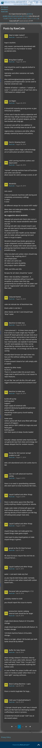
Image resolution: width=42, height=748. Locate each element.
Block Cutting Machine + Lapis (20, 684)
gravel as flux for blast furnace (20, 548)
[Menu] (39, 3)
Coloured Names (15, 297)
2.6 (21, 16)
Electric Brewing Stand (17, 142)
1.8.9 (18, 18)
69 (26, 727)
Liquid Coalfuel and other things (20, 494)
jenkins (29, 14)
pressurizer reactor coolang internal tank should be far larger (21, 612)
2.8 (28, 16)
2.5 (17, 16)
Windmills (12, 184)
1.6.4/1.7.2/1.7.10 (9, 18)
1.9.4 (23, 18)
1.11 (32, 18)
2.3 (13, 16)
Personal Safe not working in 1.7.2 (21, 591)
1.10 (28, 18)
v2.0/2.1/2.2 (7, 16)
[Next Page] (30, 727)
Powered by (21, 745)
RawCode (12, 37)
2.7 (24, 16)
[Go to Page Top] (38, 745)
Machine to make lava (17, 323)
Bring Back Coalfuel (16, 60)
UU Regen (12, 101)
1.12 (36, 18)
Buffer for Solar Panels (17, 650)
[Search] (28, 3)
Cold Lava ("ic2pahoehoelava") (20, 700)
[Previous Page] (12, 727)
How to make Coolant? (17, 35)
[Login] (34, 2)
